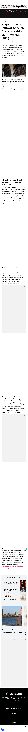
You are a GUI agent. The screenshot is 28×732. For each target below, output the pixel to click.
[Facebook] (24, 11)
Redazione (14, 713)
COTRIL (5, 581)
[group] (2, 16)
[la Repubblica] (20, 6)
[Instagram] (26, 11)
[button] (3, 729)
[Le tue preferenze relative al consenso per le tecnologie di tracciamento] (26, 549)
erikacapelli (6, 41)
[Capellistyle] (13, 11)
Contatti (14, 711)
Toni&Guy (6, 588)
